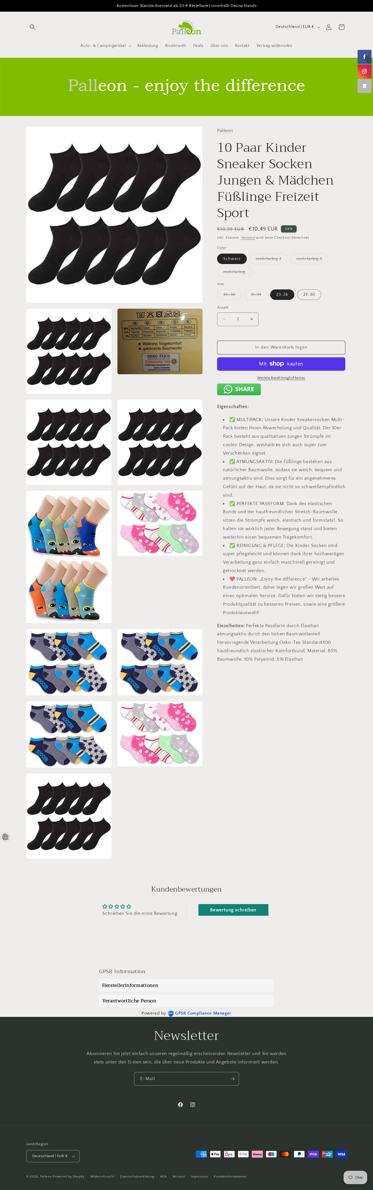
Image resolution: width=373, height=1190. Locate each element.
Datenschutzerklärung (137, 1176)
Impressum (199, 1176)
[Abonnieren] (232, 1079)
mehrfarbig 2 (272, 260)
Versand (248, 237)
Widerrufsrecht (102, 1176)
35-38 (232, 296)
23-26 (282, 294)
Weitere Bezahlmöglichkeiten (281, 377)
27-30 (309, 294)
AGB (163, 1176)
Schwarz (232, 258)
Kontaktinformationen (230, 1176)
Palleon (46, 1176)
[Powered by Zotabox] (365, 86)
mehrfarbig (237, 273)
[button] (32, 27)
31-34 (259, 296)
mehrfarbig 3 (312, 260)
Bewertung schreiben (233, 910)
